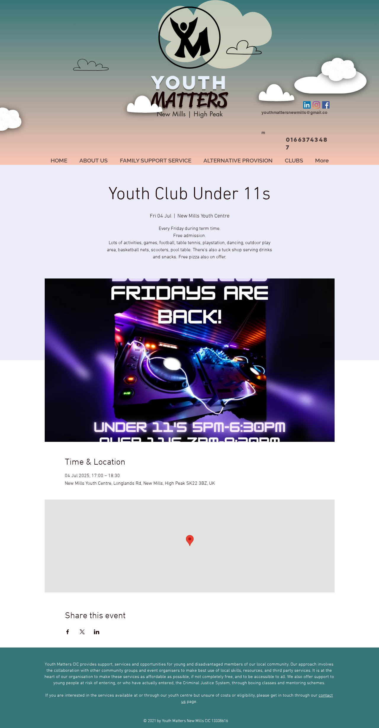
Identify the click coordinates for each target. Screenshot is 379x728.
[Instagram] (316, 105)
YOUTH (189, 82)
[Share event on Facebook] (67, 631)
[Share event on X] (82, 631)
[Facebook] (326, 105)
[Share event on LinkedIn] (96, 631)
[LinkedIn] (307, 105)
